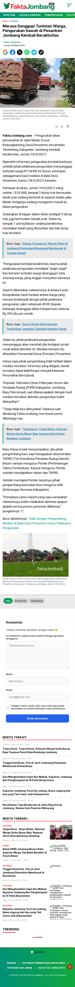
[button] (56, 127)
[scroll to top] (70, 967)
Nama (9, 674)
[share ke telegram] (34, 54)
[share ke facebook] (13, 54)
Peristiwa (9, 15)
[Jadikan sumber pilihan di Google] (6, 54)
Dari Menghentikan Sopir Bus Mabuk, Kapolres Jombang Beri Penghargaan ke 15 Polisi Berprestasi (25, 892)
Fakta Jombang (11, 42)
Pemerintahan (54, 15)
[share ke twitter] (20, 54)
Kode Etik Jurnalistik (51, 968)
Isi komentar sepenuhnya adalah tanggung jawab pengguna (35, 637)
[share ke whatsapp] (27, 54)
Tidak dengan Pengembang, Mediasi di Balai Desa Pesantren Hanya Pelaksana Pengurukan (37, 523)
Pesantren (20, 600)
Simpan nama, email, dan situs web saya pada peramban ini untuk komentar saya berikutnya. (38, 707)
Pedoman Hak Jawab (19, 968)
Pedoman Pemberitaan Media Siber (43, 963)
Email (9, 690)
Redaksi (11, 963)
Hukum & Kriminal (30, 15)
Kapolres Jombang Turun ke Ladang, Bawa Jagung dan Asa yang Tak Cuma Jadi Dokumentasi (25, 912)
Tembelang (37, 600)
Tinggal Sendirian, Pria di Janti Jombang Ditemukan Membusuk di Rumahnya (23, 872)
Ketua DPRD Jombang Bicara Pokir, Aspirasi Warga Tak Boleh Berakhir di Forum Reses (25, 852)
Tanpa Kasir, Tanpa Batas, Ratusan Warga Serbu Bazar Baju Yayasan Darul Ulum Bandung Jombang (24, 832)
